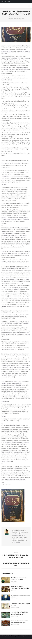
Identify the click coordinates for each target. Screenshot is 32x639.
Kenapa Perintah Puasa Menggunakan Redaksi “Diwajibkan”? (20, 587)
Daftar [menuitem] (8, 1)
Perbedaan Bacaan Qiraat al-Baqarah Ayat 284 (20, 604)
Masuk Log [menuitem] (3, 1)
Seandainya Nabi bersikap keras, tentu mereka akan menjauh (19, 621)
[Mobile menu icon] (29, 5)
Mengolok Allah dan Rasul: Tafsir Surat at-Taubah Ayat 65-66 (19, 613)
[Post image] (5, 580)
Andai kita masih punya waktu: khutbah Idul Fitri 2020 (19, 579)
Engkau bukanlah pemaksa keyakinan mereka (20, 596)
